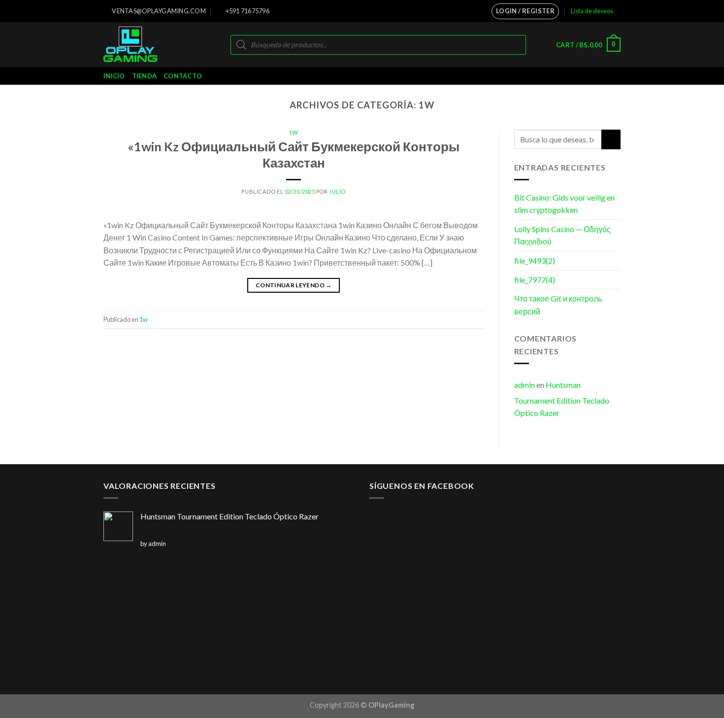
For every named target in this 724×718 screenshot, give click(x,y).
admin (524, 384)
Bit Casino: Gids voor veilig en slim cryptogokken (564, 204)
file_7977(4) (534, 279)
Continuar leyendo (294, 285)
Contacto (183, 76)
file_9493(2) (534, 260)
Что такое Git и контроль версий (558, 305)
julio (337, 191)
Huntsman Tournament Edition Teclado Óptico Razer (561, 398)
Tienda (144, 76)
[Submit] (611, 139)
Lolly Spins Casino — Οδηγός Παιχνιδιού (562, 235)
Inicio (114, 76)
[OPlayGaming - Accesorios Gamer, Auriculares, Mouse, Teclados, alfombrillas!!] (144, 44)
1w (293, 132)
